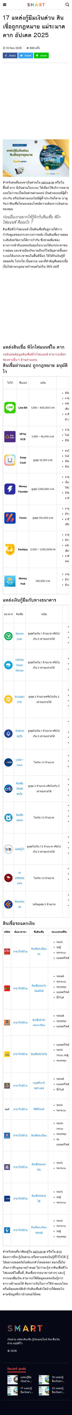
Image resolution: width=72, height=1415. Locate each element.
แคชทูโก (19, 849)
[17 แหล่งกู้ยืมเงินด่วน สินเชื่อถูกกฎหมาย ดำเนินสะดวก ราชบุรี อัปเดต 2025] (12, 1390)
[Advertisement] (36, 103)
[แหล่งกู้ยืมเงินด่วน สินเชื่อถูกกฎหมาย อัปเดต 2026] (12, 1379)
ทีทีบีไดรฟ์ (39, 1109)
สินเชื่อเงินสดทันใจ (19, 789)
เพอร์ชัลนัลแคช (19, 878)
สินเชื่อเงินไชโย (39, 1054)
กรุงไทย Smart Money (20, 665)
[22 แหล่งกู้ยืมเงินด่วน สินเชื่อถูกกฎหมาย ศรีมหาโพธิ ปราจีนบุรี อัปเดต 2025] (44, 1390)
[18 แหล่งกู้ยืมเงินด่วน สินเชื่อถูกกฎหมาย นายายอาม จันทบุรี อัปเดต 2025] (44, 1379)
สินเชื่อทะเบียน (39, 1135)
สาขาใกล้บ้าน (20, 951)
